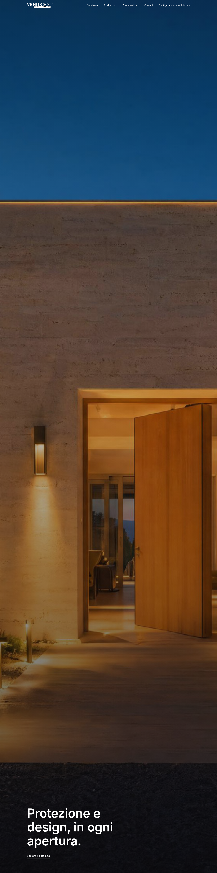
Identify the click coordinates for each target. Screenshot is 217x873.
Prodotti (108, 5)
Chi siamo (92, 5)
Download (128, 5)
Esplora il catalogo (38, 855)
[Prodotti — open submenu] (115, 5)
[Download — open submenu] (136, 5)
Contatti (148, 5)
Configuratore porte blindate (174, 5)
